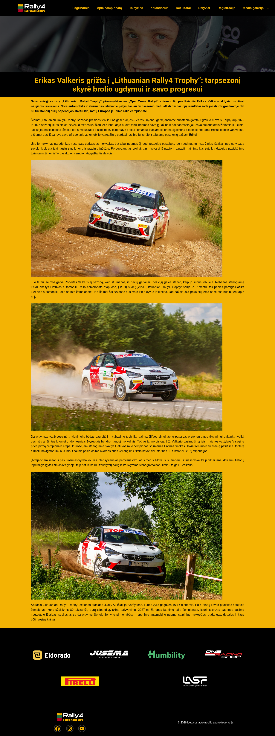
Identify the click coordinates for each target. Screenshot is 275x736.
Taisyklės (136, 8)
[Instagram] (70, 728)
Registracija (226, 8)
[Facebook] (57, 728)
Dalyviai (204, 8)
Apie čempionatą (109, 8)
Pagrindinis (80, 8)
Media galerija (253, 8)
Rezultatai (183, 8)
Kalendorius (159, 8)
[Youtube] (82, 728)
